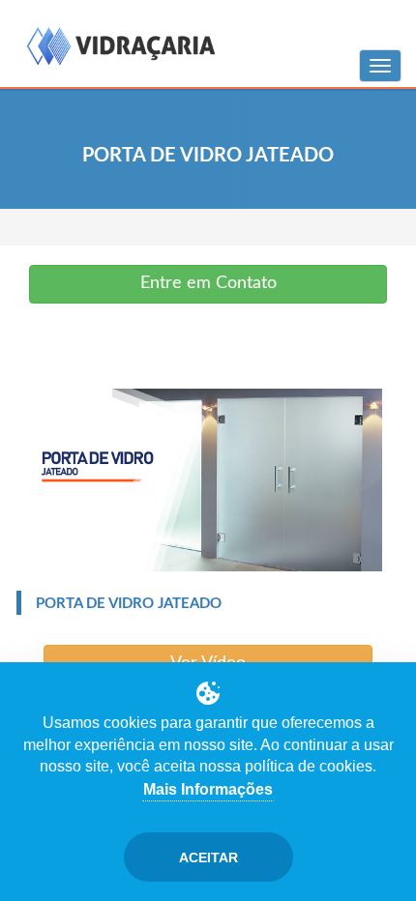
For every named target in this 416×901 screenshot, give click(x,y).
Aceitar (208, 857)
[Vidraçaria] (121, 48)
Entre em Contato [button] (208, 283)
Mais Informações (208, 789)
